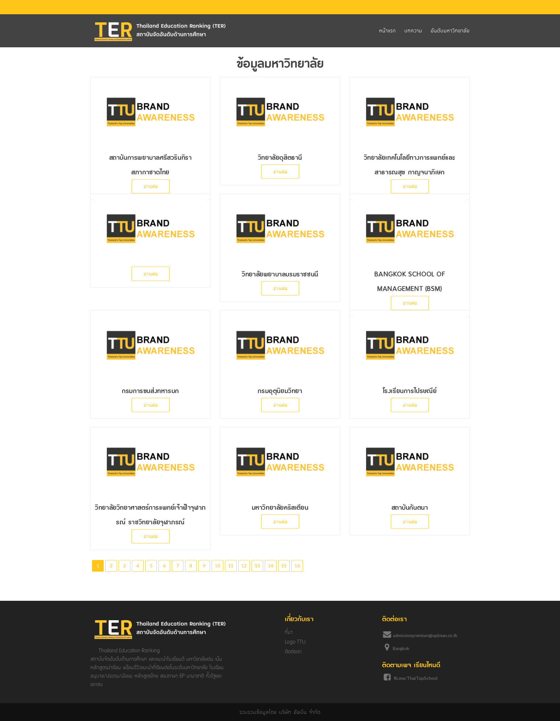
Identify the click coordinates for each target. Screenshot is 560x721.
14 (270, 565)
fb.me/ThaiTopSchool (416, 678)
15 (283, 565)
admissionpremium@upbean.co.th (425, 635)
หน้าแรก (387, 30)
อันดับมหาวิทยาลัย (450, 30)
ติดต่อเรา (293, 651)
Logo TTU (295, 641)
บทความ (413, 30)
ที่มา (289, 632)
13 (257, 565)
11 (230, 565)
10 (217, 565)
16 (297, 565)
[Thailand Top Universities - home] (160, 31)
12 (244, 565)
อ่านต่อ (151, 186)
